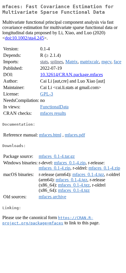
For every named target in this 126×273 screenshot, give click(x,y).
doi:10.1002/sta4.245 (24, 37)
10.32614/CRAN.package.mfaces (71, 74)
